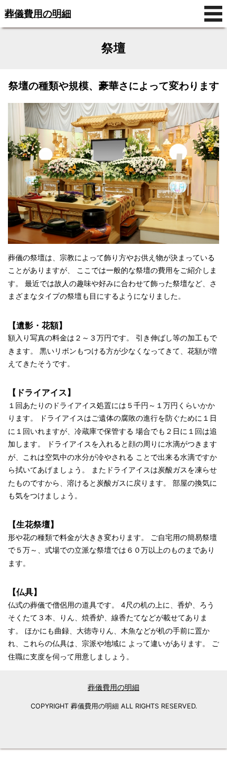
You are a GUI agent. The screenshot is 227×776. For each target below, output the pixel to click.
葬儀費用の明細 (38, 13)
